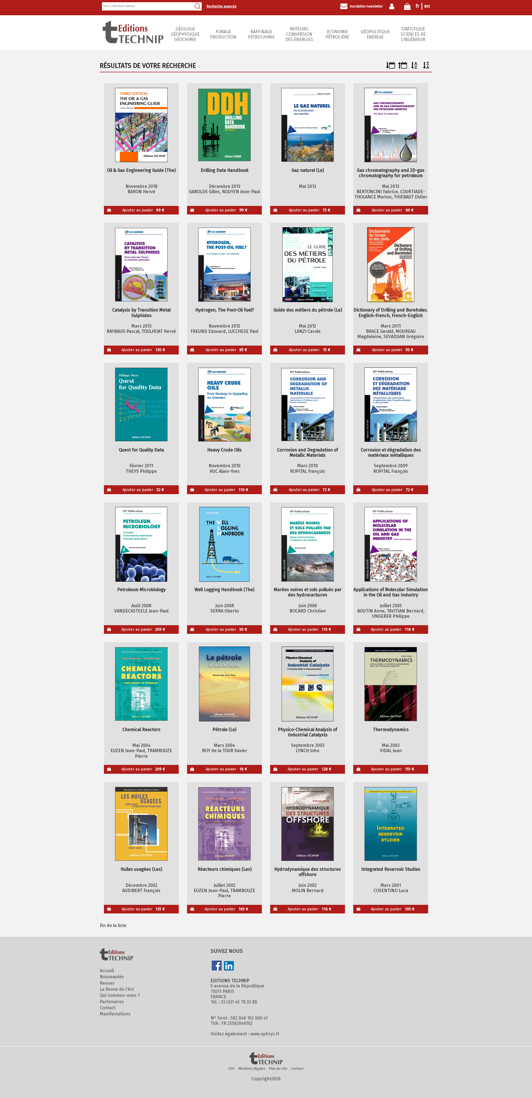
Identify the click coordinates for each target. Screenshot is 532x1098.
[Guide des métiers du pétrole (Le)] (308, 264)
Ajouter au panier (143, 210)
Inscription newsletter (366, 6)
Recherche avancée (222, 6)
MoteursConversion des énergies (299, 34)
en (427, 6)
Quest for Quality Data (141, 450)
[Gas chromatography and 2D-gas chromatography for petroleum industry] (391, 125)
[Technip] (133, 41)
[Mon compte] (393, 6)
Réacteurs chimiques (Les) (225, 869)
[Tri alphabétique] (414, 67)
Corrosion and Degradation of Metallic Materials (307, 452)
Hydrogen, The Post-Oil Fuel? (224, 310)
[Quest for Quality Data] (141, 404)
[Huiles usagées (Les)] (141, 824)
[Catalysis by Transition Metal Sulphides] (141, 264)
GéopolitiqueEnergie (375, 34)
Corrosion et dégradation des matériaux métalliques (391, 452)
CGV (231, 1068)
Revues (107, 983)
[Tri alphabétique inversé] (426, 67)
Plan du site (278, 1068)
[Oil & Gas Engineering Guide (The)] (141, 125)
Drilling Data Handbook (225, 170)
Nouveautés (112, 976)
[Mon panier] (407, 7)
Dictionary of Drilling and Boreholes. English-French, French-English (391, 312)
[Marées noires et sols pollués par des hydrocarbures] (308, 544)
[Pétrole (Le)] (224, 684)
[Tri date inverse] (402, 67)
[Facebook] (217, 966)
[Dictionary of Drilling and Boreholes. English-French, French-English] (391, 264)
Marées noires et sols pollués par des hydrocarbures (308, 592)
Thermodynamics (391, 729)
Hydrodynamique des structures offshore (307, 872)
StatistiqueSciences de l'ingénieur (413, 34)
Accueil (107, 970)
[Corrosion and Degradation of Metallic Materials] (308, 404)
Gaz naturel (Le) (307, 170)
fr (417, 6)
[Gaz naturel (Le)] (308, 125)
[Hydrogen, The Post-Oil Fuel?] (224, 264)
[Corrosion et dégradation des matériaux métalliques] (391, 404)
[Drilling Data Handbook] (224, 125)
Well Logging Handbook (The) (224, 589)
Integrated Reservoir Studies (390, 869)
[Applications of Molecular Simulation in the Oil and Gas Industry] (391, 544)
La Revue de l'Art (117, 989)
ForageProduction (223, 34)
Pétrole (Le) (224, 729)
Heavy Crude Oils (224, 450)
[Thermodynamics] (391, 684)
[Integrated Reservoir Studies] (391, 824)
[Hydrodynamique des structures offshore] (308, 824)
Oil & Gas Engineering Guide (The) (141, 170)
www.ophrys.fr (265, 1033)
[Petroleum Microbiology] (141, 544)
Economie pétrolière (337, 34)
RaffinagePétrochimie (261, 34)
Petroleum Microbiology (141, 589)
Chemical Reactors (141, 729)
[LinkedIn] (229, 966)
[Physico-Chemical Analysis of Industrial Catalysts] (308, 684)
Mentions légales (251, 1068)
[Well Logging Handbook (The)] (224, 544)
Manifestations (115, 1014)
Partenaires (112, 1001)
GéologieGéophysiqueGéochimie (185, 34)
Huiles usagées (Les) (141, 869)
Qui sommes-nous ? (120, 995)
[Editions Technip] (266, 1058)
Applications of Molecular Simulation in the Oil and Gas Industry (391, 592)
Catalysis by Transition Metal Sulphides (141, 312)
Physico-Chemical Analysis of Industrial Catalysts (307, 732)
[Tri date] (391, 67)
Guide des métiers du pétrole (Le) (307, 310)
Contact (108, 1007)
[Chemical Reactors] (141, 684)
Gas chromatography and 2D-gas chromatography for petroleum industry (390, 173)
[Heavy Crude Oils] (224, 404)
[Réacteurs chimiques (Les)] (224, 824)
